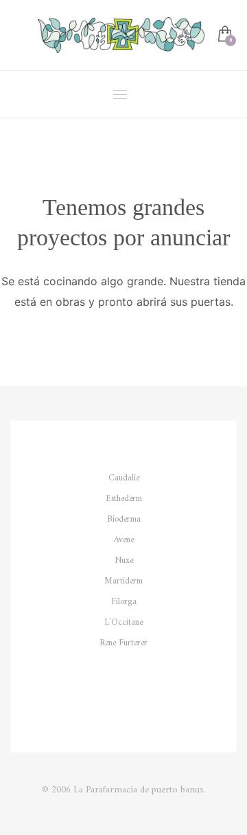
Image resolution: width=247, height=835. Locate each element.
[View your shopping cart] (224, 35)
